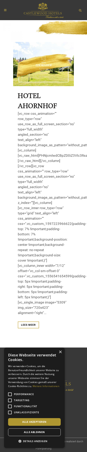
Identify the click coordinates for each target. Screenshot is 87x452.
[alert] (34, 398)
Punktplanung (43, 448)
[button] (34, 441)
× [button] (60, 352)
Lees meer (28, 325)
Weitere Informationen (46, 386)
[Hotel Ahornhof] (43, 64)
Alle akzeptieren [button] (34, 422)
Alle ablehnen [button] (34, 432)
